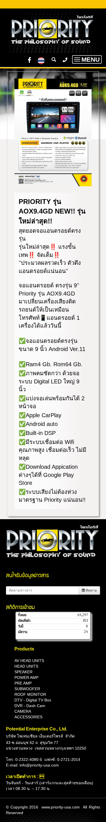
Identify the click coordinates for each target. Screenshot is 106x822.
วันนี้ (20, 626)
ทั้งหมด (22, 615)
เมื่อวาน (22, 632)
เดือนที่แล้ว (24, 620)
